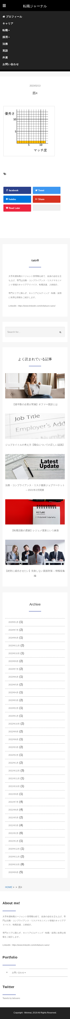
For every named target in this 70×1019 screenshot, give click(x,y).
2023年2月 (13, 708)
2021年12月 (14, 771)
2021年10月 (14, 786)
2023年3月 (13, 700)
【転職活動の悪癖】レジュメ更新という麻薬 (35, 530)
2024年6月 (13, 638)
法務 (5, 43)
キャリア (8, 23)
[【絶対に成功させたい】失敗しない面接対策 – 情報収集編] (35, 552)
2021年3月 (13, 825)
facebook (13, 190)
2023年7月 (13, 669)
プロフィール (13, 16)
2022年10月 (14, 724)
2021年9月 (13, 794)
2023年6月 (13, 677)
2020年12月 (14, 849)
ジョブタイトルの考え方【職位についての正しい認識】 (35, 444)
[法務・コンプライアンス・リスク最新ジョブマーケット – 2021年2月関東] (35, 466)
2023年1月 (13, 716)
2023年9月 (13, 661)
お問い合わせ (11, 64)
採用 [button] (5, 37)
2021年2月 (13, 833)
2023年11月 (14, 645)
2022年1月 (13, 763)
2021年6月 (13, 810)
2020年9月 (13, 872)
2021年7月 (13, 802)
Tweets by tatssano (11, 998)
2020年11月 (14, 857)
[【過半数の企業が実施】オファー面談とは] (35, 386)
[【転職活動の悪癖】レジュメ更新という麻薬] (35, 512)
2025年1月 (13, 622)
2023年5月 (13, 685)
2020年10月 (14, 864)
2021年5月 (13, 817)
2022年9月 (13, 731)
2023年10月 (14, 653)
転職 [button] (5, 30)
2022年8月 (13, 739)
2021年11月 (14, 778)
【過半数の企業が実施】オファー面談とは (35, 404)
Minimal (28, 1013)
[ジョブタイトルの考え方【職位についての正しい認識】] (35, 426)
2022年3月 (13, 747)
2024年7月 (13, 630)
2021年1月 (13, 841)
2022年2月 (13, 755)
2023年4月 (13, 692)
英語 (5, 50)
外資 (5, 57)
